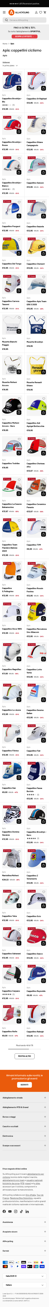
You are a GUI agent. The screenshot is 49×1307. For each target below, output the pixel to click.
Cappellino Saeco (35, 953)
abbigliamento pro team (13, 1180)
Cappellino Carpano (11, 991)
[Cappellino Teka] (12, 899)
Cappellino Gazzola (35, 226)
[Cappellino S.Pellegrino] (12, 571)
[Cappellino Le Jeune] (12, 693)
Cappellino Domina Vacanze (10, 833)
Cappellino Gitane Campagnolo (35, 143)
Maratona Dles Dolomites (21, 1198)
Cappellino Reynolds (36, 991)
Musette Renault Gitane (34, 384)
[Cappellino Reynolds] (37, 974)
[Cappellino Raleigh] (37, 1014)
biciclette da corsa (11, 1183)
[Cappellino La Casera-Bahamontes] (12, 487)
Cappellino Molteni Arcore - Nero (10, 424)
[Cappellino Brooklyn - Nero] (37, 814)
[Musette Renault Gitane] (37, 365)
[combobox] (24, 20)
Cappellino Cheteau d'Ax (36, 465)
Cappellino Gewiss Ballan (35, 711)
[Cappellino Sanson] (37, 165)
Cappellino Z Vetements (32, 877)
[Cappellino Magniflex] (12, 652)
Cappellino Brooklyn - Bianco (12, 184)
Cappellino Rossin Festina (35, 590)
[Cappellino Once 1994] (12, 612)
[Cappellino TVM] (37, 527)
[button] (45, 12)
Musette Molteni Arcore (9, 384)
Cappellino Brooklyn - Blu (12, 100)
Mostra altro (24, 1056)
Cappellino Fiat (33, 750)
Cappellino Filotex (10, 750)
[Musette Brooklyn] (37, 325)
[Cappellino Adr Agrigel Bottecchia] (37, 406)
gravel (28, 1183)
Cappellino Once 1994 (12, 628)
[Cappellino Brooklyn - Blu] (12, 81)
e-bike (37, 1183)
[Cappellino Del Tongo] (12, 247)
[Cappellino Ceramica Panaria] (37, 487)
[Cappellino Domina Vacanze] (12, 814)
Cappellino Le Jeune (11, 710)
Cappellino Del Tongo (11, 263)
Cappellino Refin (9, 1031)
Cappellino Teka (9, 916)
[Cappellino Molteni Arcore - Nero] (12, 406)
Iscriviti (24, 1085)
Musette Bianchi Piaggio (9, 343)
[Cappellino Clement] (37, 247)
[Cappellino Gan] (12, 771)
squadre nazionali (34, 1180)
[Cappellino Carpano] (12, 974)
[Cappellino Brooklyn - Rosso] (12, 125)
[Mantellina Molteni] (12, 858)
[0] (40, 12)
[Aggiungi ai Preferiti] (19, 74)
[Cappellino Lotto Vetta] (37, 652)
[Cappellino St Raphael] (37, 81)
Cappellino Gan (9, 788)
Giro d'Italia (31, 1195)
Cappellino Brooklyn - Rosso (12, 143)
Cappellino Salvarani (11, 953)
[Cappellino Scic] (37, 899)
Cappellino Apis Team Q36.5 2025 (36, 303)
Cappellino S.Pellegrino (7, 589)
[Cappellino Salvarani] (12, 936)
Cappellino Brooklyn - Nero (37, 833)
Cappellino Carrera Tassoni (10, 302)
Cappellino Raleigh (35, 1031)
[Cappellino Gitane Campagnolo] (37, 125)
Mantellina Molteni (10, 875)
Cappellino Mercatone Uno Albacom (37, 630)
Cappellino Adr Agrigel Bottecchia (35, 424)
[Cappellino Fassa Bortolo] (37, 771)
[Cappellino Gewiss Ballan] (37, 693)
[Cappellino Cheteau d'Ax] (37, 446)
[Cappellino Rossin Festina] (37, 571)
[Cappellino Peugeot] (12, 209)
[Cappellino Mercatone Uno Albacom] (37, 612)
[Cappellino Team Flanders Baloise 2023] (12, 527)
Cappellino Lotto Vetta (34, 671)
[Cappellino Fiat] (37, 733)
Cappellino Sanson (35, 182)
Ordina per (6, 62)
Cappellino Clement (36, 263)
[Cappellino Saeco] (37, 936)
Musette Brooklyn (35, 341)
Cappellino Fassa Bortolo (34, 789)
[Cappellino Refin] (12, 1014)
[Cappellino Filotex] (12, 733)
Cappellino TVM (34, 544)
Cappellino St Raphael (37, 98)
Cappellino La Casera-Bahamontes (12, 505)
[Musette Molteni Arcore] (12, 365)
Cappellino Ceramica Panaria (36, 505)
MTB (22, 1183)
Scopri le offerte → (24, 36)
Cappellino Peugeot (11, 226)
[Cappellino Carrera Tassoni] (12, 284)
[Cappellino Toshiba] (12, 446)
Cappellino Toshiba (10, 463)
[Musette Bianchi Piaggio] (12, 325)
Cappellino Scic (34, 916)
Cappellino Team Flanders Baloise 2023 (9, 547)
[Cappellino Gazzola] (37, 209)
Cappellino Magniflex (11, 669)
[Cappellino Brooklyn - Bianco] (12, 165)
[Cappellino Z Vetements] (37, 858)
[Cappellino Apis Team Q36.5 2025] (37, 284)
